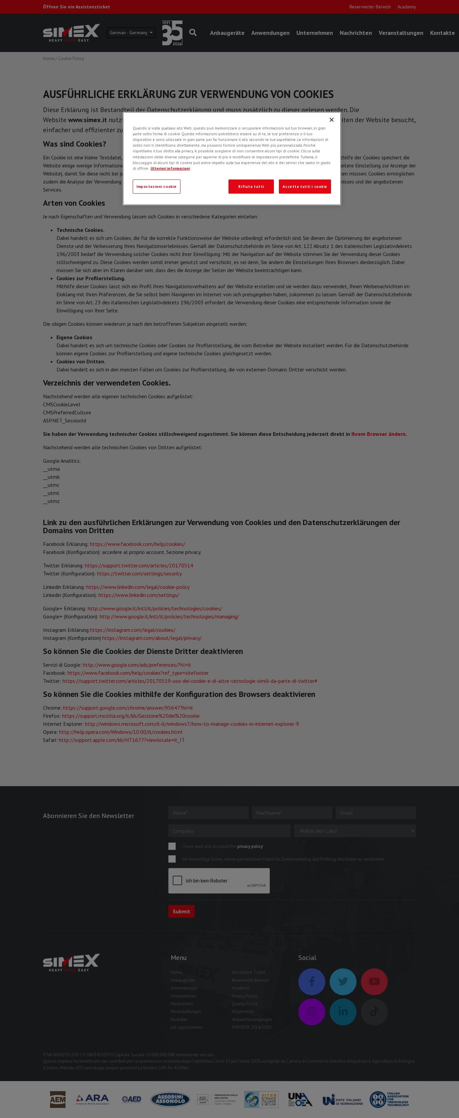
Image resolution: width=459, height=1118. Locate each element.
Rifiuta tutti (251, 186)
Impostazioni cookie (156, 186)
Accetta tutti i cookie (305, 186)
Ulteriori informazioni (170, 168)
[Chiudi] (331, 119)
